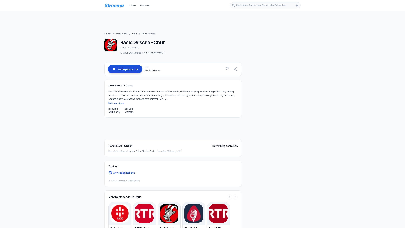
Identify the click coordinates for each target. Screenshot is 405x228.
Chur (134, 33)
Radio (133, 5)
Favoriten (145, 5)
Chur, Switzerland (130, 52)
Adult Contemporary (153, 52)
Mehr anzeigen (116, 102)
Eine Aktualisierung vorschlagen (124, 181)
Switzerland (121, 33)
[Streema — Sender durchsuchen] (114, 5)
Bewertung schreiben (225, 146)
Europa (107, 33)
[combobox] (265, 5)
